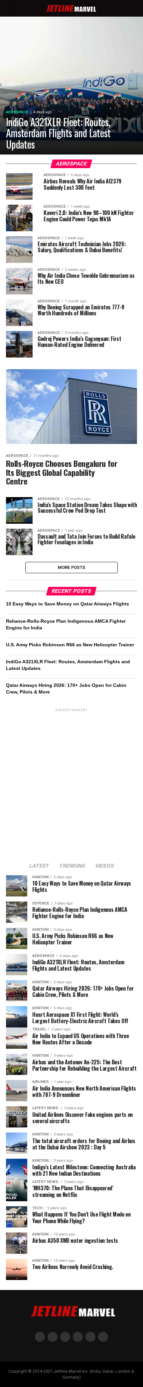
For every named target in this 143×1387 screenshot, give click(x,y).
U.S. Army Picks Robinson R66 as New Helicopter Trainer (70, 644)
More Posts (71, 567)
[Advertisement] (71, 784)
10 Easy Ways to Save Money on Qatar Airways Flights (67, 603)
